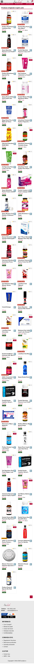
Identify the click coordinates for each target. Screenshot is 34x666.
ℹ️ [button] (15, 27)
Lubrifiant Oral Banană (25, 353)
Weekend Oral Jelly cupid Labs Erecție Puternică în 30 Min (24, 332)
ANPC (5, 656)
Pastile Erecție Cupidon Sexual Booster (23, 472)
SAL (9, 656)
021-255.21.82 (11, 608)
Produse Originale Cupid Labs (12, 8)
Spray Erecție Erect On (24, 377)
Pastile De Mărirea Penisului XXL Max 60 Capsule (8, 355)
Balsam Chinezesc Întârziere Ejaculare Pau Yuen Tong (7, 565)
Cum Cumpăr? (8, 624)
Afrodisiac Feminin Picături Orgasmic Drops (23, 121)
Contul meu (7, 654)
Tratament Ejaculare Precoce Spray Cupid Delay (8, 495)
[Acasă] (18, 1)
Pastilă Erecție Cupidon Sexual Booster (7, 402)
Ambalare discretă (9, 630)
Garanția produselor (9, 644)
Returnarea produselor (10, 642)
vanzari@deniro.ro (12, 610)
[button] (13, 11)
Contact (6, 646)
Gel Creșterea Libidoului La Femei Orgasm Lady (24, 75)
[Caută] (27, 1)
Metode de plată (8, 626)
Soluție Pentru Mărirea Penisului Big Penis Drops (8, 519)
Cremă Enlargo (6, 307)
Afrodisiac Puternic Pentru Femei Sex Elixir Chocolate (25, 262)
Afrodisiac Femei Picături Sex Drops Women (23, 168)
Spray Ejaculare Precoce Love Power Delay (8, 51)
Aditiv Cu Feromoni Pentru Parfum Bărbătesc (8, 542)
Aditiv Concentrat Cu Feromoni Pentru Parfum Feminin (8, 378)
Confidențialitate (8, 633)
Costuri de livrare (8, 628)
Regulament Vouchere (10, 640)
